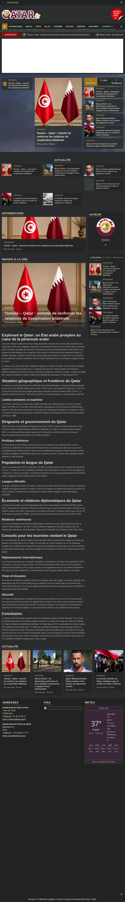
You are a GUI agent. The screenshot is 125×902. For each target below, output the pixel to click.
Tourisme (57, 26)
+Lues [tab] (107, 257)
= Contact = (107, 26)
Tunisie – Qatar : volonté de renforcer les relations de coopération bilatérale (56, 35)
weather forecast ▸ (103, 762)
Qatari (53, 144)
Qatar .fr (34, 899)
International (16, 26)
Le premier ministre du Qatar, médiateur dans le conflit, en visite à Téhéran (108, 132)
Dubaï (93, 899)
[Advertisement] (62, 56)
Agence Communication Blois (77, 899)
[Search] (121, 26)
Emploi (29, 26)
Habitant (81, 26)
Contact (59, 899)
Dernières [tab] (90, 83)
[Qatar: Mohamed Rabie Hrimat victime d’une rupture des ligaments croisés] (89, 118)
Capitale (69, 26)
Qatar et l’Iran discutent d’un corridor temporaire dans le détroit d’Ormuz (108, 186)
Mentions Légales (47, 899)
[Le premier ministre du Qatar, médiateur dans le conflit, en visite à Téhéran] (89, 131)
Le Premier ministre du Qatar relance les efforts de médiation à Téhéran (66, 200)
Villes (47, 26)
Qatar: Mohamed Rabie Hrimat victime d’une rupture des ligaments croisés (108, 120)
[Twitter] (105, 245)
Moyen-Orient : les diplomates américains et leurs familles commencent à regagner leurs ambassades (47, 684)
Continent (94, 26)
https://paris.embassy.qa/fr (14, 719)
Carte (38, 26)
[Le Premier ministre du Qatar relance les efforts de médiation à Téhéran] (48, 199)
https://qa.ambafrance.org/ (14, 736)
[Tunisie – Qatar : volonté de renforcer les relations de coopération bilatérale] (58, 102)
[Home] (4, 26)
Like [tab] (105, 80)
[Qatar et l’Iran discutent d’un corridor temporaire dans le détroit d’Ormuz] (89, 184)
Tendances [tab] (117, 83)
